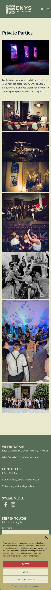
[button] (46, 537)
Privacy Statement (31, 586)
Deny (25, 571)
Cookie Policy (17, 586)
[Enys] (18, 8)
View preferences (25, 579)
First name (7, 528)
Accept (25, 564)
